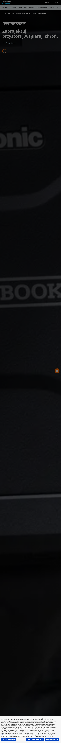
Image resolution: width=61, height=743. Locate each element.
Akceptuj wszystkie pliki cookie (35, 739)
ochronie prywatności (21, 735)
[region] (30, 729)
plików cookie (5, 735)
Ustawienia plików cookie (9, 739)
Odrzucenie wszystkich (52, 739)
